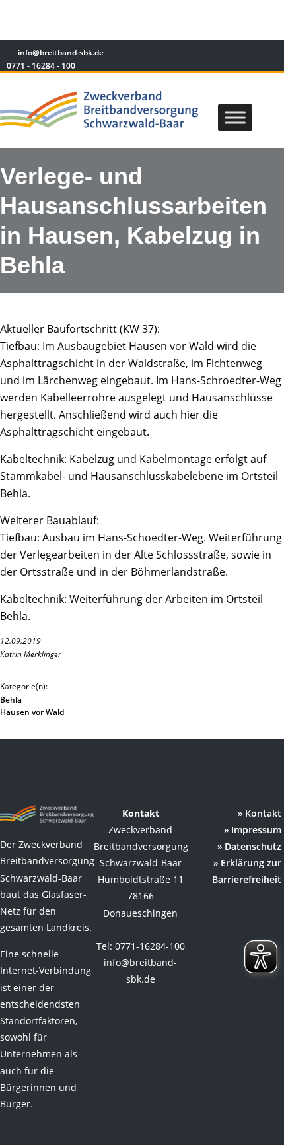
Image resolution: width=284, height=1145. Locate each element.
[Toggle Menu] (235, 117)
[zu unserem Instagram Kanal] (250, 54)
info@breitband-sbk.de (61, 52)
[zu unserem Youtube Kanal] (268, 54)
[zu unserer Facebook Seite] (231, 54)
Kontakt (263, 813)
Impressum (256, 829)
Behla (11, 699)
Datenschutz (253, 846)
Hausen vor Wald (32, 712)
